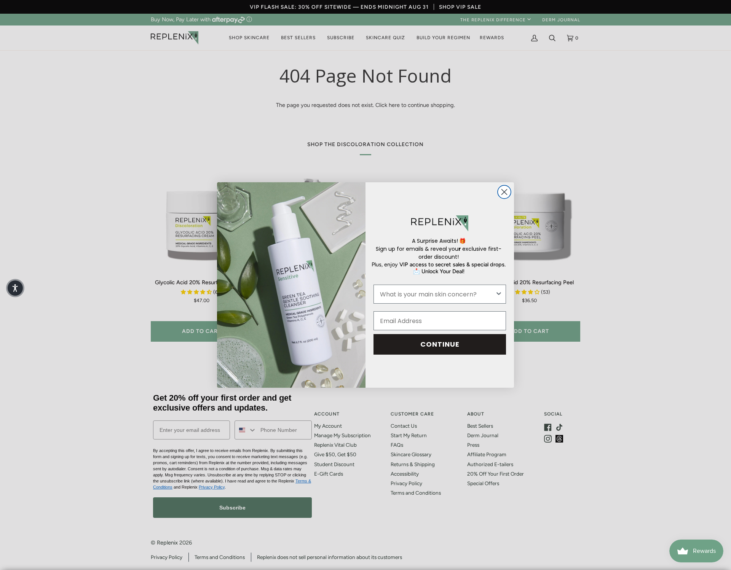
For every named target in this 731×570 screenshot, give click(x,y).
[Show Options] (499, 294)
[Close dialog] (504, 192)
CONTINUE (440, 344)
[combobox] (437, 294)
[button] (15, 288)
